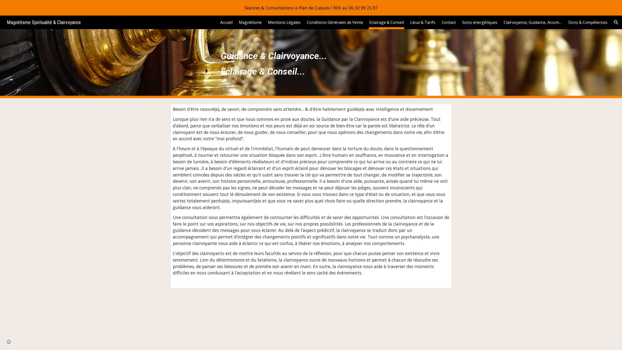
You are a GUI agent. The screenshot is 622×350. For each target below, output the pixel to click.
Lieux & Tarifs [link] (422, 22)
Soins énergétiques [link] (479, 22)
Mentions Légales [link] (284, 22)
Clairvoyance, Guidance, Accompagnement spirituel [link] (533, 22)
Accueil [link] (226, 22)
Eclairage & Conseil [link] (386, 22)
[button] (616, 22)
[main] (311, 64)
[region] (311, 8)
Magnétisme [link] (250, 22)
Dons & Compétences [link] (587, 22)
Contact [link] (449, 22)
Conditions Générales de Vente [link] (335, 22)
